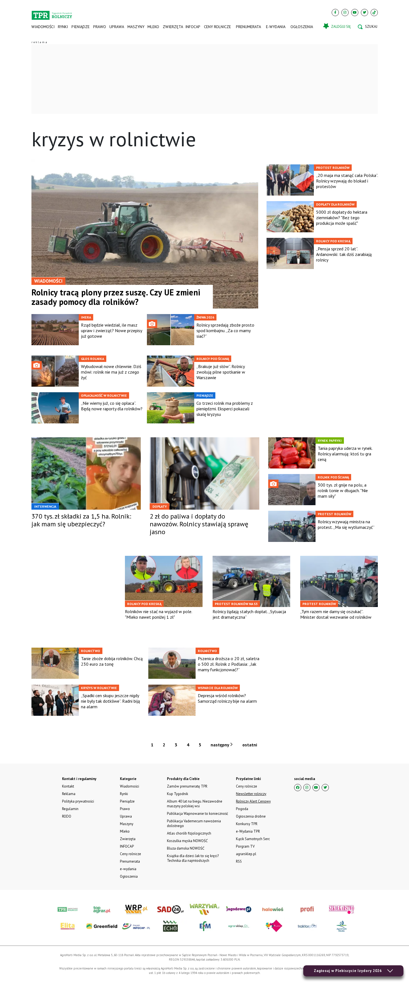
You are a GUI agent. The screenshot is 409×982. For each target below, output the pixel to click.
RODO (66, 816)
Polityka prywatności (78, 801)
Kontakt (68, 786)
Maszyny (135, 26)
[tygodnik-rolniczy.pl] (51, 13)
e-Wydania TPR (248, 831)
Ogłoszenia (301, 26)
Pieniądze (81, 26)
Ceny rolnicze (217, 26)
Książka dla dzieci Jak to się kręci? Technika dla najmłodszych (193, 858)
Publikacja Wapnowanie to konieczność (197, 813)
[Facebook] (335, 12)
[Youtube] (354, 12)
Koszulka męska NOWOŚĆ (187, 840)
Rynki (63, 26)
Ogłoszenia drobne (251, 816)
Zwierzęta (172, 26)
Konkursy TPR (246, 823)
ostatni (250, 744)
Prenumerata (248, 26)
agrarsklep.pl (246, 854)
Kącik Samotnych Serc (253, 839)
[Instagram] (345, 12)
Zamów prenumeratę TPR (187, 786)
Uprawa (116, 26)
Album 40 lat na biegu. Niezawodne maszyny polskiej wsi (194, 803)
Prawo (99, 26)
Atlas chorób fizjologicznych (189, 833)
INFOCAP (192, 26)
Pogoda (242, 808)
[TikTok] (374, 12)
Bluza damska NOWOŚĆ (185, 848)
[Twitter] (364, 12)
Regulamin (70, 808)
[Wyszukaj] (367, 26)
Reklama (68, 793)
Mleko (153, 26)
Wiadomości (43, 26)
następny (220, 744)
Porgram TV (245, 846)
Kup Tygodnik (177, 793)
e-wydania (275, 26)
